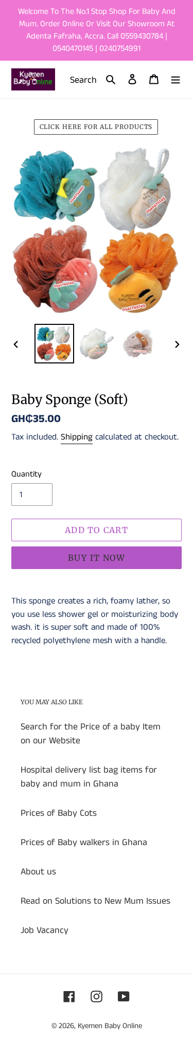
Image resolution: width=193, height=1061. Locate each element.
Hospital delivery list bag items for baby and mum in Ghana (89, 777)
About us (38, 872)
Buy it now (97, 558)
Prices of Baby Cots (59, 813)
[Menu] (175, 79)
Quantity (26, 474)
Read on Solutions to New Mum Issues (95, 901)
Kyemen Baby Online (110, 1025)
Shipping (77, 437)
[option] (54, 343)
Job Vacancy (44, 930)
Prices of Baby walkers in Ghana (84, 842)
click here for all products (96, 127)
